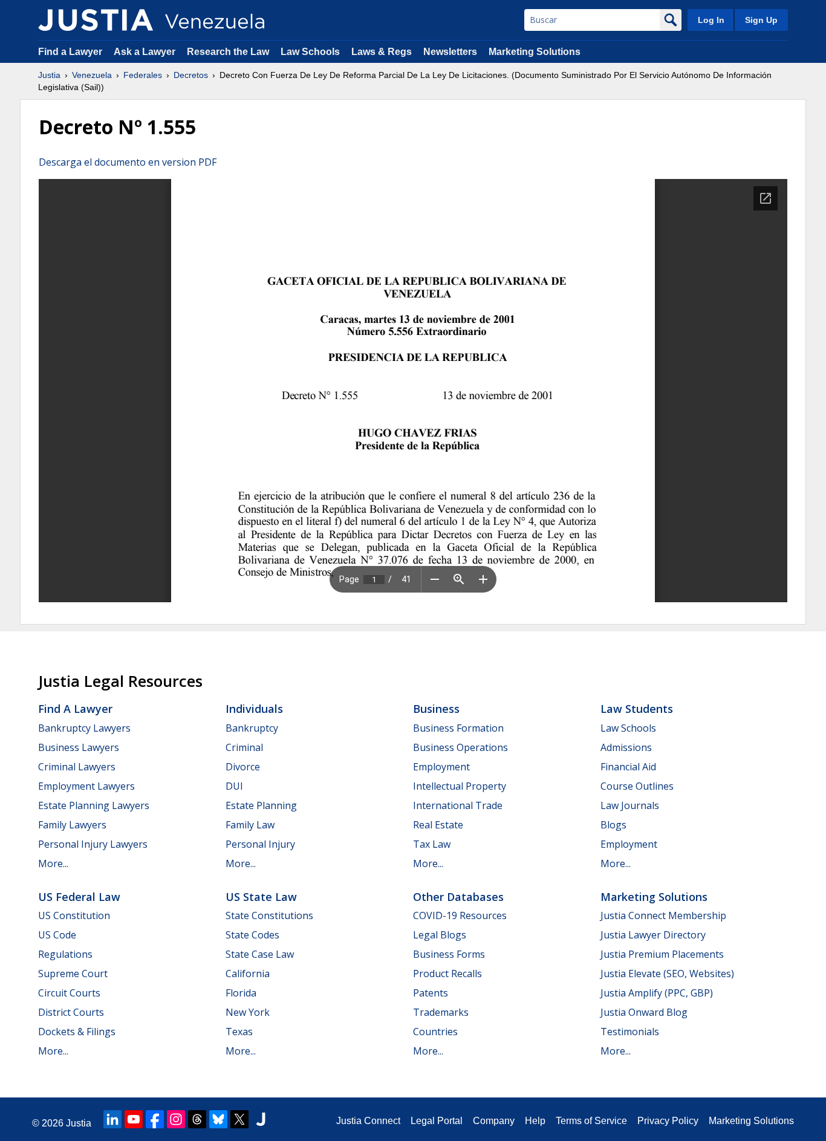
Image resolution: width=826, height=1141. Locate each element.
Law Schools (310, 52)
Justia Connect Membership (663, 915)
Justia (49, 75)
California (248, 973)
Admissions (626, 747)
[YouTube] (134, 1119)
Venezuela (92, 75)
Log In (711, 20)
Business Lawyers (78, 747)
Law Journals (629, 805)
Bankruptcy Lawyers (84, 728)
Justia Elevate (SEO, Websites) (667, 973)
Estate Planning (261, 805)
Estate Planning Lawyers (93, 805)
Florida (241, 993)
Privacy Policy (667, 1121)
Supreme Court (73, 973)
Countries (435, 1031)
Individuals (254, 708)
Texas (239, 1031)
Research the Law (228, 52)
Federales (142, 75)
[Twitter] (239, 1119)
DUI (234, 786)
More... (53, 863)
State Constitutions (269, 915)
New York (248, 1012)
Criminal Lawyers (76, 766)
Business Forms (449, 954)
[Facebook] (155, 1119)
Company (494, 1121)
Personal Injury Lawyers (93, 844)
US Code (57, 934)
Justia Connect (368, 1121)
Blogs (613, 824)
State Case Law (260, 954)
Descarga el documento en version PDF (127, 162)
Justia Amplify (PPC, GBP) (656, 993)
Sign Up (761, 20)
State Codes (252, 934)
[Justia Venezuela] (95, 20)
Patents (430, 993)
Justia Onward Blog (644, 1012)
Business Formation (458, 728)
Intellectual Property (459, 786)
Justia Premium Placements (662, 954)
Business (436, 708)
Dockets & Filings (76, 1031)
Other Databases (458, 896)
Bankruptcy (252, 728)
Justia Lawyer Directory (653, 934)
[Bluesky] (218, 1119)
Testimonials (629, 1031)
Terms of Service (591, 1121)
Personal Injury (260, 844)
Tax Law (431, 844)
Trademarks (441, 1012)
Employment (441, 766)
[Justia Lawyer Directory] (261, 1119)
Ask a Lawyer (146, 52)
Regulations (65, 954)
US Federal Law (79, 896)
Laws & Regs (381, 52)
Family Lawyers (72, 824)
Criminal (244, 747)
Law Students (636, 708)
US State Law (261, 896)
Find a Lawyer (70, 52)
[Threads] (197, 1119)
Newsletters (450, 52)
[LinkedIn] (112, 1119)
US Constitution (74, 915)
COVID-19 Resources (460, 915)
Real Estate (438, 824)
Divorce (243, 766)
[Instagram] (176, 1119)
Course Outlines (637, 786)
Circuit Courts (69, 993)
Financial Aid (628, 766)
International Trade (457, 805)
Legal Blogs (439, 934)
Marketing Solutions (534, 52)
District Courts (71, 1012)
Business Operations (460, 747)
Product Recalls (447, 973)
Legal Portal (437, 1121)
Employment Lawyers (86, 786)
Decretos (191, 75)
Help (535, 1121)
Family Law (250, 824)
